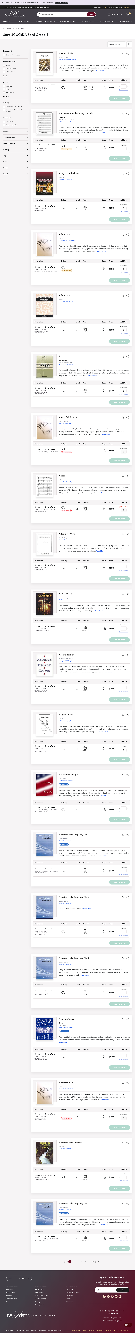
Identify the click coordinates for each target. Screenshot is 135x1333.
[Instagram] (112, 1296)
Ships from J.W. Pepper (14, 107)
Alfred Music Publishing (65, 423)
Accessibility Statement (96, 1330)
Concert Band (10, 122)
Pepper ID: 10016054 (40, 390)
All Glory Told (65, 593)
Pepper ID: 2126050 (40, 208)
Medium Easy (10, 92)
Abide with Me (66, 53)
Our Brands (69, 1295)
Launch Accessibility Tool (120, 1330)
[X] (108, 1296)
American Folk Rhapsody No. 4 (74, 896)
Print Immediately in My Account (14, 110)
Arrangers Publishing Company (67, 59)
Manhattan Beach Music (66, 781)
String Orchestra (11, 125)
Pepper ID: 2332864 (40, 688)
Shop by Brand (39, 1305)
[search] (39, 14)
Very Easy (9, 86)
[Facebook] (104, 1296)
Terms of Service (76, 1330)
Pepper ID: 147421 (39, 993)
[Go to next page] (97, 1261)
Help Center (10, 1289)
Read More (100, 71)
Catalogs (37, 1302)
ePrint (8, 65)
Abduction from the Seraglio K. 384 (76, 113)
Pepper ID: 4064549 (40, 567)
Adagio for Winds (67, 533)
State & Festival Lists (41, 1295)
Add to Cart (119, 98)
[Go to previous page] (66, 1261)
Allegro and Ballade (69, 173)
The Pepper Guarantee (72, 1292)
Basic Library (39, 1292)
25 (93, 1262)
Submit (123, 1290)
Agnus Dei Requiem (68, 417)
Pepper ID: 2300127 (40, 509)
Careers (68, 1299)
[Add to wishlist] (122, 53)
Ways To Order (10, 1292)
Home (5, 28)
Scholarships (70, 1302)
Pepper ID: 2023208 (40, 269)
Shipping (9, 1295)
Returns (8, 1302)
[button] (8, 21)
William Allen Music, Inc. (65, 179)
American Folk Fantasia (70, 1142)
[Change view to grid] (129, 44)
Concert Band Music (13, 55)
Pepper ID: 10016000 (40, 87)
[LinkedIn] (120, 1296)
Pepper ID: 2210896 (40, 329)
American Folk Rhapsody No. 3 (74, 957)
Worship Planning (40, 1299)
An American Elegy (68, 774)
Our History (69, 1289)
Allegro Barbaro (67, 654)
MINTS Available (11, 72)
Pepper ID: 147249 (39, 1239)
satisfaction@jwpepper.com (112, 1318)
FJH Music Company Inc (65, 122)
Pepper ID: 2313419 (40, 1056)
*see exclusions (61, 3)
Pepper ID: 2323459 (40, 629)
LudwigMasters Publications (67, 240)
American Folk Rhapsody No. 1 (74, 1203)
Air (60, 356)
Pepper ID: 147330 (39, 871)
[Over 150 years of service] (19, 1278)
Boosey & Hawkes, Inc (65, 841)
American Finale (67, 1082)
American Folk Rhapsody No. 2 (74, 834)
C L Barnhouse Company (66, 301)
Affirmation (64, 234)
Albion (62, 475)
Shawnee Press (63, 540)
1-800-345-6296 (112, 1314)
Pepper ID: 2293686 (40, 1116)
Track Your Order (11, 1299)
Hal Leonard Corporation (66, 364)
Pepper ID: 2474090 (40, 147)
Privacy (85, 1330)
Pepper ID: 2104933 (40, 452)
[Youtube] (116, 1296)
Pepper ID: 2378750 (40, 1177)
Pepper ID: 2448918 (40, 810)
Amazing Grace (66, 1018)
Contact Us (105, 7)
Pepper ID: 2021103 (40, 931)
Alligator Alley (66, 714)
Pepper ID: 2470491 (40, 748)
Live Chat (126, 7)
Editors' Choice (11, 69)
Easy (7, 89)
